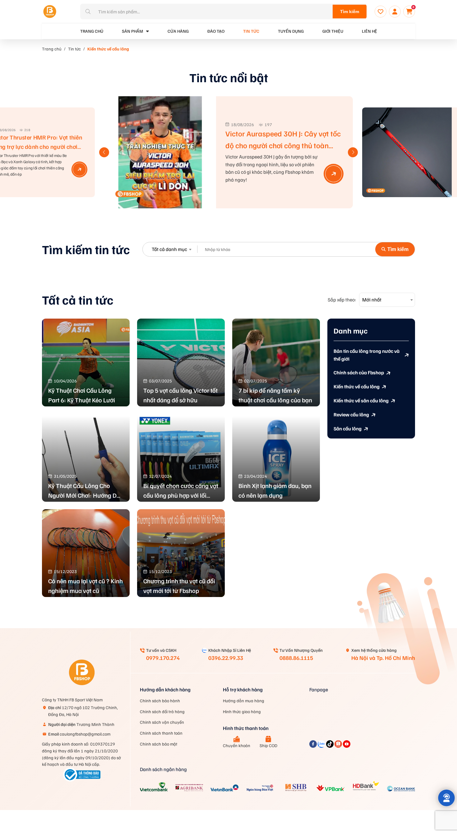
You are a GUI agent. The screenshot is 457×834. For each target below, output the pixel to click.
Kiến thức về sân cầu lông (361, 401)
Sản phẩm (132, 31)
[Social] (313, 746)
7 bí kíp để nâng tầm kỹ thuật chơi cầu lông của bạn (275, 395)
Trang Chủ (91, 31)
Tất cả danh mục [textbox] (169, 249)
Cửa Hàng (178, 31)
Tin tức (251, 31)
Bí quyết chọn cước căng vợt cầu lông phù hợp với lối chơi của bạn (180, 490)
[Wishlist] (380, 11)
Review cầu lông (351, 415)
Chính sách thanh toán (161, 733)
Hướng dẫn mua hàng (243, 700)
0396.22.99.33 (225, 657)
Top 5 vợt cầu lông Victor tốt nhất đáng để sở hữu (180, 395)
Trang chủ (52, 48)
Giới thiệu (332, 31)
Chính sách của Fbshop (359, 373)
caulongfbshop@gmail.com (79, 734)
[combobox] (171, 249)
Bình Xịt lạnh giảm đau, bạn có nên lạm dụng (275, 490)
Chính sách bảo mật (158, 743)
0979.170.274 (163, 657)
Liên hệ (369, 31)
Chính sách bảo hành (160, 700)
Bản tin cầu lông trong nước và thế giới (366, 355)
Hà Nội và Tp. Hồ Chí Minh (383, 657)
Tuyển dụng (291, 31)
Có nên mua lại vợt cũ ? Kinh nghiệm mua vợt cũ (85, 586)
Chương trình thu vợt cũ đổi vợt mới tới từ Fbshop (179, 586)
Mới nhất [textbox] (371, 299)
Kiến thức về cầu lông (108, 48)
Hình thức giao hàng (242, 711)
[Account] (394, 11)
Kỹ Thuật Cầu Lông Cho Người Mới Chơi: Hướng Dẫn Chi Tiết (85, 490)
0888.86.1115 (296, 657)
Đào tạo (215, 31)
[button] (353, 152)
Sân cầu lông (348, 428)
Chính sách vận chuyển (162, 722)
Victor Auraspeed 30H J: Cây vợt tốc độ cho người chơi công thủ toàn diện (283, 145)
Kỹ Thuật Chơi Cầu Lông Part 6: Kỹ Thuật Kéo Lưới (81, 395)
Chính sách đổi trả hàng (162, 711)
